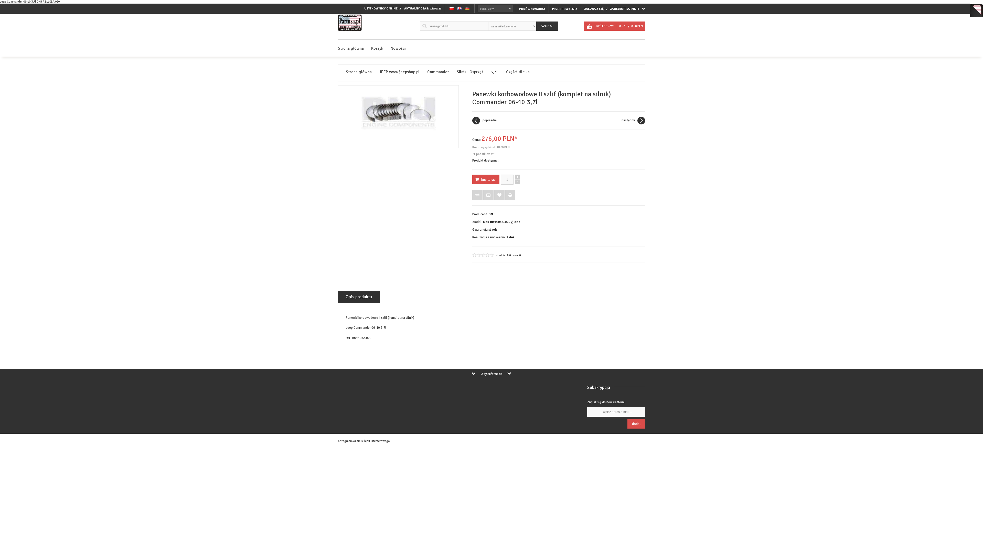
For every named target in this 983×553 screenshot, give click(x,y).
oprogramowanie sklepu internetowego (364, 441)
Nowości (398, 48)
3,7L (494, 72)
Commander (438, 72)
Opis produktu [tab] (359, 297)
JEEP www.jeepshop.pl (399, 72)
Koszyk (377, 48)
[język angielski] (459, 9)
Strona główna (351, 48)
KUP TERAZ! (488, 179)
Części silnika (518, 72)
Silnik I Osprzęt (470, 72)
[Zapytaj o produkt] (488, 195)
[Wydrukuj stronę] (510, 195)
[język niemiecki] (467, 9)
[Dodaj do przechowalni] (499, 195)
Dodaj (636, 424)
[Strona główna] (350, 31)
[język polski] (452, 9)
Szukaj (547, 26)
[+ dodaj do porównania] (477, 195)
